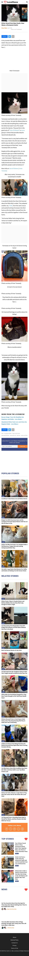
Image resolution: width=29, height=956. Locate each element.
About (14, 937)
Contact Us (15, 943)
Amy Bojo (4, 28)
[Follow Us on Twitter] (10, 829)
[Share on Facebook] (4, 36)
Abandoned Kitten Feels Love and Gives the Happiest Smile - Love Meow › (14, 423)
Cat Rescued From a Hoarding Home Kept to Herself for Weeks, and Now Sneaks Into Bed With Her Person (13, 819)
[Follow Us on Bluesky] (18, 829)
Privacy (14, 945)
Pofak (10, 205)
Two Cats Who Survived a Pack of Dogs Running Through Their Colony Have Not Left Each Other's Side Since (13, 923)
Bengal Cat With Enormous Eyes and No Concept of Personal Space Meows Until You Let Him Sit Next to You (14, 521)
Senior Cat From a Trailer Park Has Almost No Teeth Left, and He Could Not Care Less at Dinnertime (21, 860)
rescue (23, 130)
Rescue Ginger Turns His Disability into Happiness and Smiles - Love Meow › (12, 418)
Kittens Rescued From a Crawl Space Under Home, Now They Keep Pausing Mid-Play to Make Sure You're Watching (13, 720)
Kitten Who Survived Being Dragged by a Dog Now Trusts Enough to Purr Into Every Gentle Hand (13, 696)
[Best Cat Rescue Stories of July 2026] (14, 640)
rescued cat (13, 435)
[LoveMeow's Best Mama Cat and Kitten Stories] (14, 488)
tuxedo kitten (8, 433)
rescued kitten (5, 435)
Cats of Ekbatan (14, 130)
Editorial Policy (14, 940)
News (3, 496)
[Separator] (13, 36)
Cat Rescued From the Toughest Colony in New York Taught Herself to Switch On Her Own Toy (14, 672)
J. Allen (8, 927)
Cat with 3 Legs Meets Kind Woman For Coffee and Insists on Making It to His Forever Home (14, 570)
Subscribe (22, 446)
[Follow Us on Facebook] (6, 829)
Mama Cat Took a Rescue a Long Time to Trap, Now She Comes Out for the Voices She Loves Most (14, 794)
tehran (18, 435)
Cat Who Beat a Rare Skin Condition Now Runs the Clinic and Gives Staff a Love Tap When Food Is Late (14, 769)
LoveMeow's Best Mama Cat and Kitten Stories (14, 498)
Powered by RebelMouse (25, 3)
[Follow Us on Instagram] (14, 829)
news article (24, 435)
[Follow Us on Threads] (22, 829)
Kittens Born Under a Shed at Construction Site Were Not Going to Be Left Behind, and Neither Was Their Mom (21, 875)
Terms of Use (14, 948)
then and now (16, 433)
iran (2, 433)
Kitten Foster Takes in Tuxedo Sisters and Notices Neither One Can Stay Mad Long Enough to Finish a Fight (12, 602)
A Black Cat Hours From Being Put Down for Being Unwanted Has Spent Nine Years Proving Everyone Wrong (14, 745)
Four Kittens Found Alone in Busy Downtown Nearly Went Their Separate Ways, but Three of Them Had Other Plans (21, 847)
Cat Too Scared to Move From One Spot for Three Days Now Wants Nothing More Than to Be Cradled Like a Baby (14, 904)
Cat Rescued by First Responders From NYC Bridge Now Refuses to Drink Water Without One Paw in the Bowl (13, 627)
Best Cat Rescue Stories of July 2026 (11, 650)
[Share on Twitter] (9, 36)
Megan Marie (9, 909)
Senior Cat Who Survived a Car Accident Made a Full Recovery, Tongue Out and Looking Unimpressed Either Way (14, 546)
